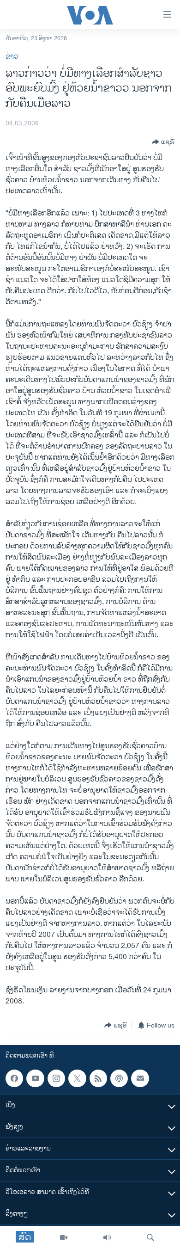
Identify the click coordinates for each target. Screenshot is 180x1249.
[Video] (64, 1237)
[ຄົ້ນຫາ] (150, 1237)
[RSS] (98, 1078)
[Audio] (107, 1237)
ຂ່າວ (12, 56)
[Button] (163, 142)
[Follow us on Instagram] (56, 1078)
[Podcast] (119, 1078)
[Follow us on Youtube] (35, 1078)
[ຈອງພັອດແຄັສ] (140, 1078)
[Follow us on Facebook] (14, 1078)
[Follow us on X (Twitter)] (77, 1078)
